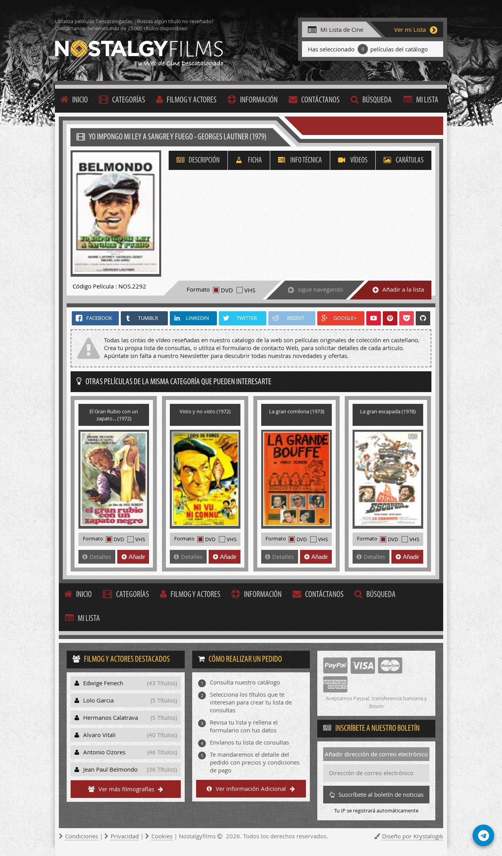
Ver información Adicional (251, 788)
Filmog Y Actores (191, 100)
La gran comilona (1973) (296, 411)
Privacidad (125, 836)
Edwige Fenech (130, 683)
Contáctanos (320, 100)
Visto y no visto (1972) (205, 411)
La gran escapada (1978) (388, 411)
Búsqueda (377, 100)
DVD (227, 290)
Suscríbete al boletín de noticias (381, 794)
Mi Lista (427, 100)
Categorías (128, 100)
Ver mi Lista (410, 29)
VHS (249, 290)
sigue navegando (320, 289)
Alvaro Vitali (130, 735)
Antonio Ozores (130, 752)
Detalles (100, 556)
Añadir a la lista (403, 289)
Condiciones (81, 836)
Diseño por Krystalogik (412, 836)
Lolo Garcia (130, 700)
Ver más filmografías (126, 789)
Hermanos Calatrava (130, 717)
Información (259, 100)
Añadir (137, 556)
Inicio (80, 100)
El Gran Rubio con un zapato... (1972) (113, 415)
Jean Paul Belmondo (130, 769)
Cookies (162, 836)
